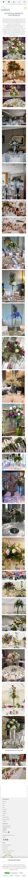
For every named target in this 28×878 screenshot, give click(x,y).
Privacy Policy (5, 847)
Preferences (17, 875)
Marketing (24, 875)
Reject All (21, 873)
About (10, 4)
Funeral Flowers (6, 817)
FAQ (15, 4)
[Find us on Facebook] (3, 840)
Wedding (4, 811)
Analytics (11, 875)
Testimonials (19, 4)
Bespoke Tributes (6, 819)
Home (7, 4)
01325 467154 (5, 832)
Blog (13, 4)
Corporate (5, 813)
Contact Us (5, 809)
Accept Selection (14, 873)
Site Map (4, 821)
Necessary (6, 875)
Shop (4, 805)
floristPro (12, 851)
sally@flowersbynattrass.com (8, 835)
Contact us (25, 4)
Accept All (7, 873)
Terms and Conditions (7, 845)
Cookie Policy (5, 849)
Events (4, 815)
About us (4, 801)
